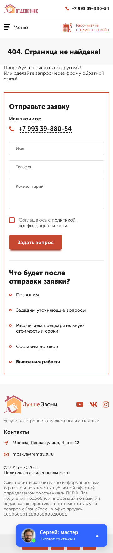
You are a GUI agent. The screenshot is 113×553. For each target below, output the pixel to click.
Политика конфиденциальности (37, 472)
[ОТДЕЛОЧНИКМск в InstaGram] (105, 404)
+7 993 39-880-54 (90, 8)
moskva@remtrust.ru (33, 454)
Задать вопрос (36, 242)
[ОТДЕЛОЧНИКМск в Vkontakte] (94, 404)
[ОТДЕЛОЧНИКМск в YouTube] (80, 404)
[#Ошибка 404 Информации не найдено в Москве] (21, 8)
